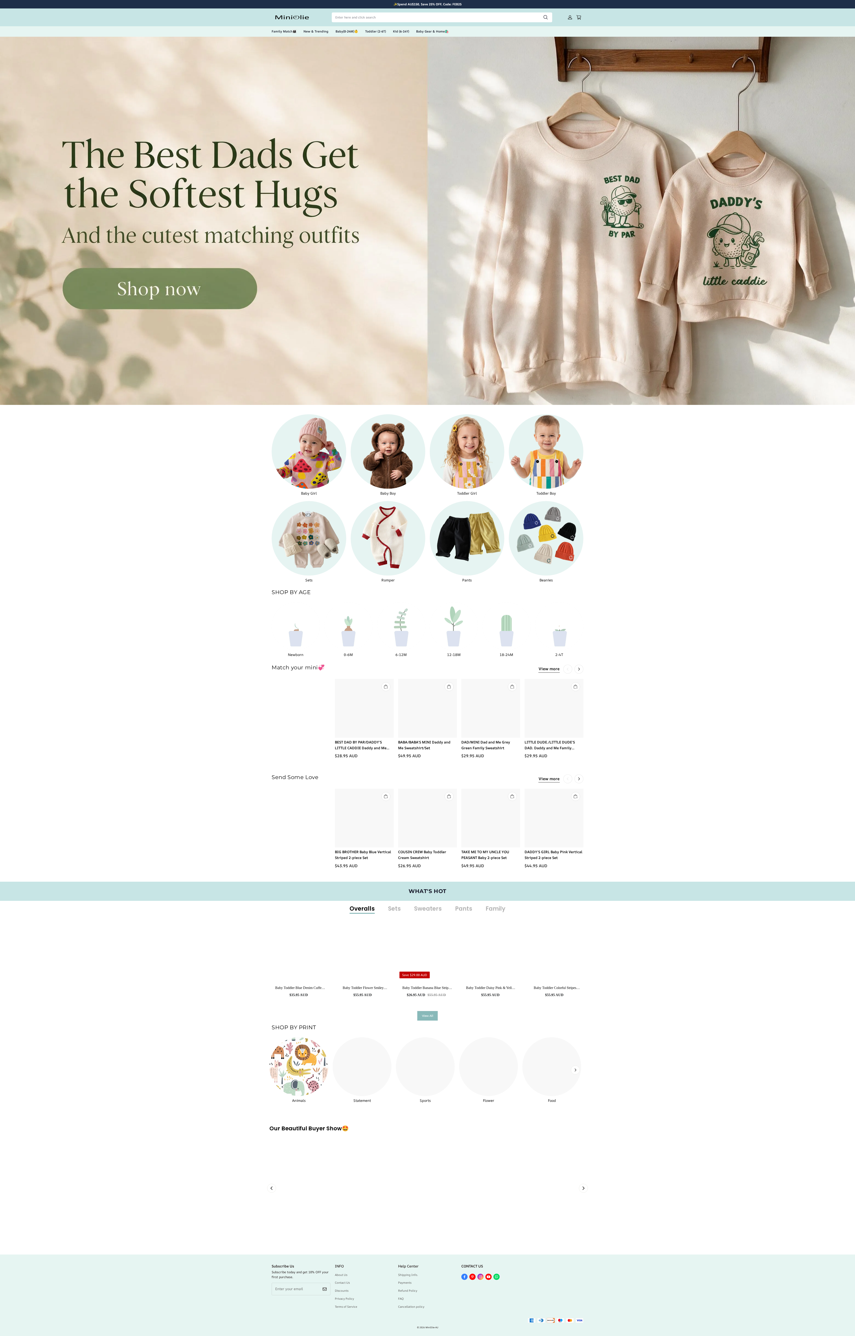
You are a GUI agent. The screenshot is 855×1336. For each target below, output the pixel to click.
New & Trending (315, 31)
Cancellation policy (411, 1307)
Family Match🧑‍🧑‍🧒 (284, 31)
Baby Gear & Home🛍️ (432, 31)
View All (427, 1015)
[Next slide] (583, 1188)
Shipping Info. (408, 1275)
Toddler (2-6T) (375, 31)
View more (549, 668)
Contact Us (342, 1283)
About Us (341, 1275)
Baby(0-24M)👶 (347, 31)
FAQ (401, 1299)
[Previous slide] (271, 1188)
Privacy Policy (344, 1299)
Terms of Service (346, 1307)
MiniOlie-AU (431, 1327)
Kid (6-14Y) (401, 31)
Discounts (341, 1291)
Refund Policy (407, 1291)
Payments (404, 1283)
